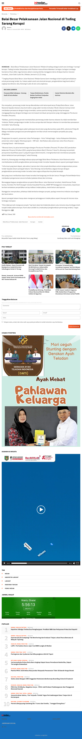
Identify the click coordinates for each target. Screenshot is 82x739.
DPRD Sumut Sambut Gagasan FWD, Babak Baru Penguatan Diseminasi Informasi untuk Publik (68, 292)
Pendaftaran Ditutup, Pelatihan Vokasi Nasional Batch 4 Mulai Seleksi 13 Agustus (40, 292)
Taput (24, 652)
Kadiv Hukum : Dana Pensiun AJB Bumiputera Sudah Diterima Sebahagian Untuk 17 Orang (13, 267)
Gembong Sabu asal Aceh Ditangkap (68, 237)
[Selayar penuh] (77, 563)
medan (40, 222)
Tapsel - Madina (27, 693)
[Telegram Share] (73, 28)
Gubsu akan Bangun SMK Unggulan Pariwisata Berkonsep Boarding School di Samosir (42, 679)
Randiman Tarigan (11, 585)
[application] (41, 509)
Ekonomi (13, 668)
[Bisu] (74, 563)
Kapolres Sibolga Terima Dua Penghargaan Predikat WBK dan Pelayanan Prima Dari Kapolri (44, 629)
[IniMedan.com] (41, 3)
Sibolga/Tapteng (21, 627)
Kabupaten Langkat (12, 577)
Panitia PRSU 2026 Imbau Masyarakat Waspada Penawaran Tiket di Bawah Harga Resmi (42, 671)
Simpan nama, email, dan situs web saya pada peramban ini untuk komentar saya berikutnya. (33, 322)
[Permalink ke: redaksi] (4, 28)
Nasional (14, 677)
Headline (13, 644)
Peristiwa (24, 644)
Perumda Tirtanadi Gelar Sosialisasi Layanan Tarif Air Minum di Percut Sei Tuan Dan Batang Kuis (68, 267)
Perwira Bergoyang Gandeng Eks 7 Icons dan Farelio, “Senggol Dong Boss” (38, 703)
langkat (8, 581)
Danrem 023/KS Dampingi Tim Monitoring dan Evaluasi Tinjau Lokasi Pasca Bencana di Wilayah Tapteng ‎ (42, 639)
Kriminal (25, 660)
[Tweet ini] (68, 28)
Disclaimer (56, 719)
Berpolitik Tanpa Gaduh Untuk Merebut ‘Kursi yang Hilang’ (20, 237)
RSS (5, 727)
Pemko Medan (9, 588)
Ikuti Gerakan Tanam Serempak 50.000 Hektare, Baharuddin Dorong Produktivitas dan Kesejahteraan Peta (40, 268)
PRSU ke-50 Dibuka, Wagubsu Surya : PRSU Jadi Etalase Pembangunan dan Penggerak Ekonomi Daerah (42, 688)
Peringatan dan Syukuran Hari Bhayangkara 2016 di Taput (32, 654)
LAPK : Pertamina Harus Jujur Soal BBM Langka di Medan (31, 646)
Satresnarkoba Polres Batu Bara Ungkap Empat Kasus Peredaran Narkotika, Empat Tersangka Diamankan (41, 663)
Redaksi (4, 719)
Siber (29, 719)
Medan (19, 644)
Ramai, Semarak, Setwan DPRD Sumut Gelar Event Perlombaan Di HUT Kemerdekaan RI (13, 277)
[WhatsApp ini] (78, 28)
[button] (41, 509)
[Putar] (4, 563)
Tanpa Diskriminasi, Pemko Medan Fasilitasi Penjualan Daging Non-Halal (39, 95)
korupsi (32, 222)
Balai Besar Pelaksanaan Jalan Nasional (15, 222)
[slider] (39, 563)
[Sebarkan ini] (64, 28)
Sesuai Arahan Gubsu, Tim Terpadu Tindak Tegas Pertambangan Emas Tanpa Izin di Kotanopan (41, 696)
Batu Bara (14, 660)
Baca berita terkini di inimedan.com (41, 217)
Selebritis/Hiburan (23, 701)
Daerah (13, 627)
